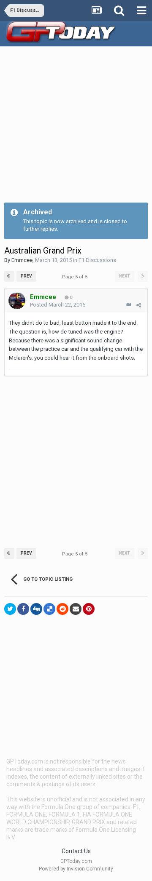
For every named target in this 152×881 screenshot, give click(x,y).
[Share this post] (138, 305)
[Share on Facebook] (23, 609)
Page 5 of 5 (76, 277)
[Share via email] (75, 609)
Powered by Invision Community (76, 869)
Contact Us (76, 851)
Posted (57, 305)
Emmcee (22, 260)
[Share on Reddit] (62, 609)
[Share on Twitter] (10, 609)
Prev (26, 276)
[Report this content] (128, 305)
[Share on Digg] (36, 609)
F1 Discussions (97, 260)
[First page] (9, 276)
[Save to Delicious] (49, 609)
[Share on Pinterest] (89, 609)
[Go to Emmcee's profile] (16, 300)
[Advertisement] (76, 127)
